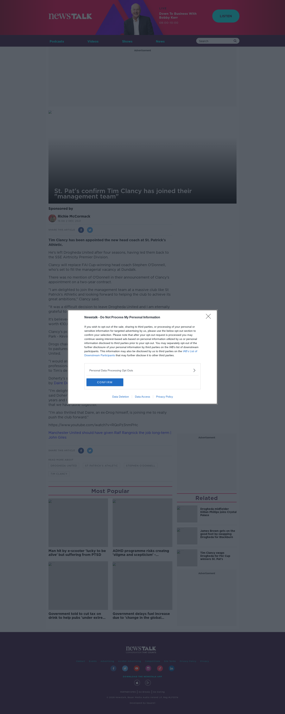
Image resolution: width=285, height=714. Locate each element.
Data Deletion (120, 396)
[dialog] (142, 357)
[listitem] (142, 370)
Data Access (142, 396)
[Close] (209, 317)
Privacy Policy (164, 396)
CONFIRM (105, 382)
